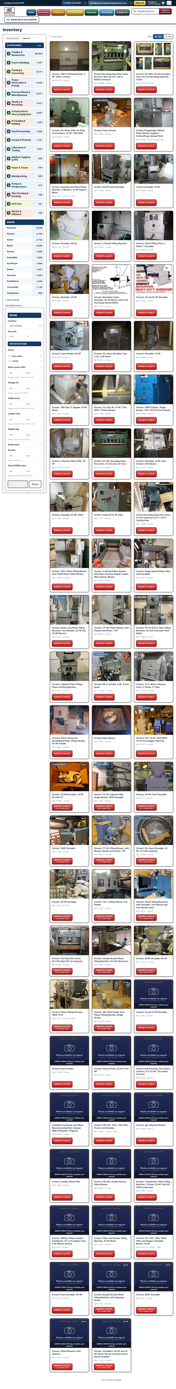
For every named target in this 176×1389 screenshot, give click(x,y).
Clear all (26, 38)
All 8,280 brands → (14, 305)
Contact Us (122, 12)
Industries (58, 12)
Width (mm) (13, 444)
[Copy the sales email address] (131, 3)
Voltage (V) (13, 382)
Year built (12, 331)
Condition (12, 321)
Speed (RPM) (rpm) (17, 465)
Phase (11, 350)
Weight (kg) (13, 429)
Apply (17, 484)
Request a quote (62, 807)
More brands (13, 300)
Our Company (75, 12)
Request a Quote (62, 89)
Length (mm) (14, 413)
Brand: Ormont (13, 38)
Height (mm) (14, 398)
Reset (35, 484)
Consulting (106, 12)
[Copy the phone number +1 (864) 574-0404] (85, 3)
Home (31, 12)
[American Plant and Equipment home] (9, 11)
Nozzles (12, 450)
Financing (91, 12)
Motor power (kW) (16, 367)
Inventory (43, 12)
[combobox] (145, 11)
